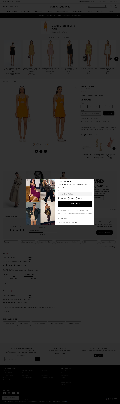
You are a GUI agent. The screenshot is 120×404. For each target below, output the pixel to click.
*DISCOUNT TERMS (62, 218)
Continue (75, 204)
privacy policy (88, 213)
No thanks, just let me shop (67, 222)
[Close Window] (92, 180)
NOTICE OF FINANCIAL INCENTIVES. (81, 214)
